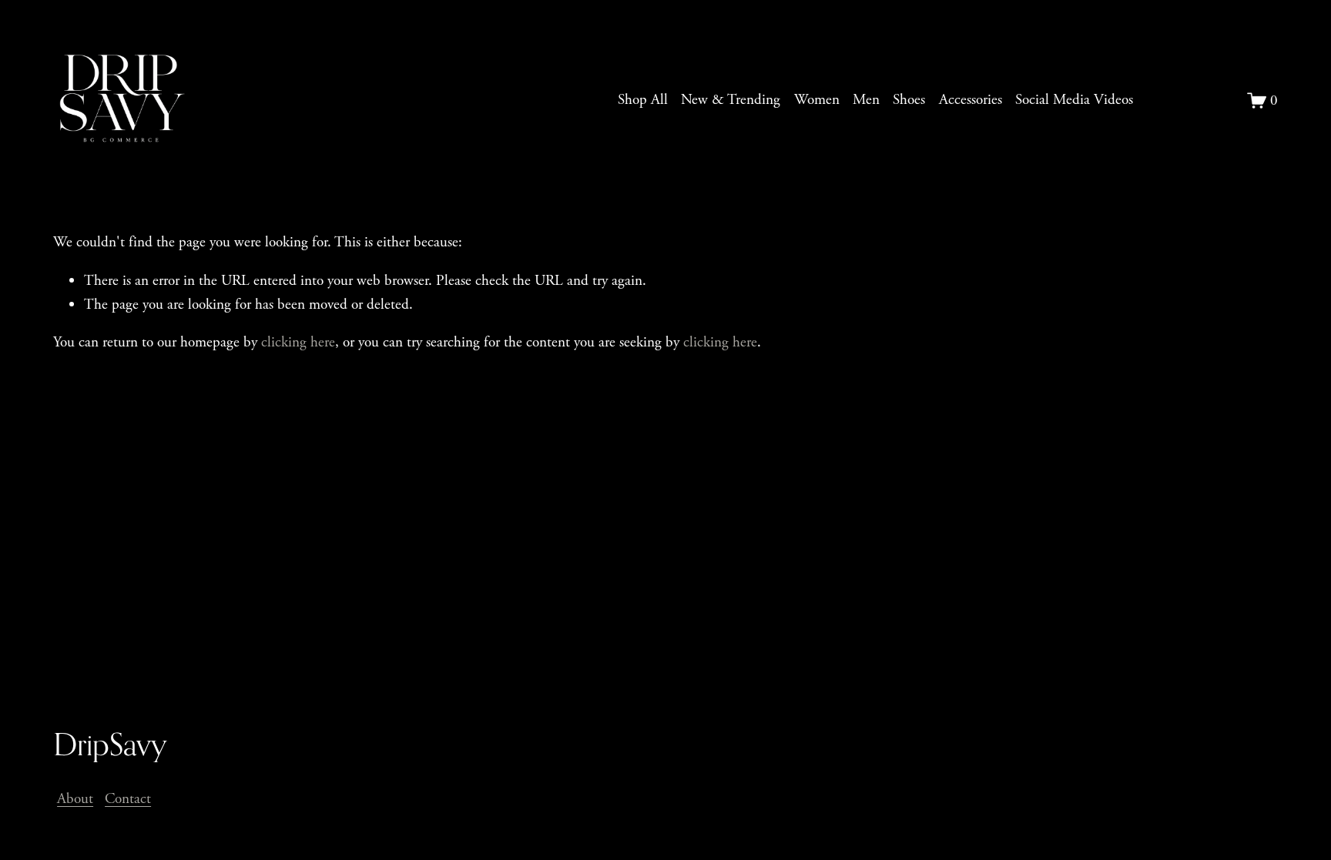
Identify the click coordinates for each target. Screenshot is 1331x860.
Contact (128, 798)
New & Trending (730, 99)
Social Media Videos (1074, 99)
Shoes (909, 99)
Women (817, 99)
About (75, 798)
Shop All (643, 99)
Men (866, 99)
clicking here (298, 342)
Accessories (970, 99)
